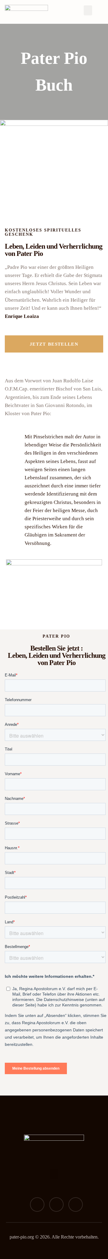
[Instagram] (56, 1204)
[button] (88, 10)
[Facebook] (37, 1204)
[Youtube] (75, 1204)
